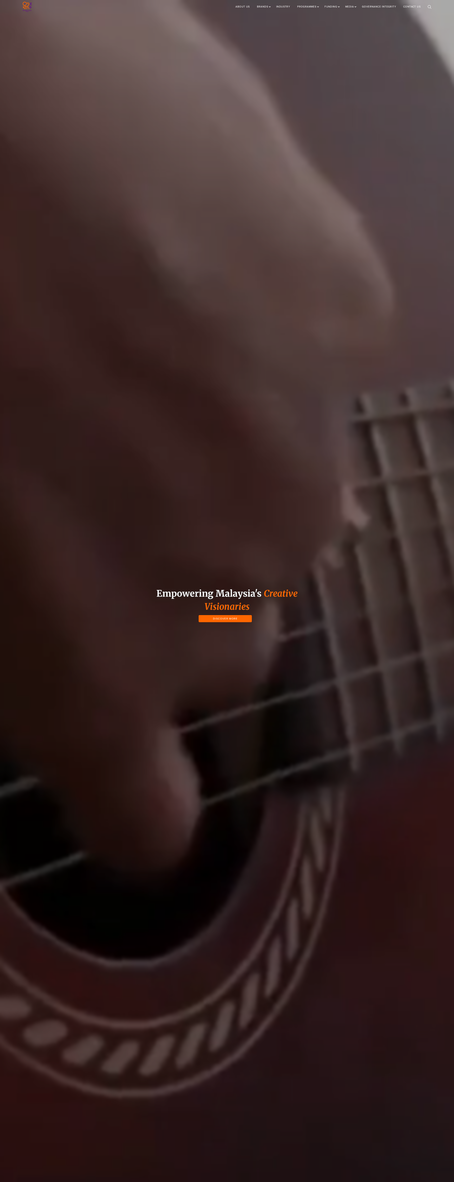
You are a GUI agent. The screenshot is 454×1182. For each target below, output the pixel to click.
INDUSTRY (283, 6)
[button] (266, 7)
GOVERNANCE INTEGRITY (379, 6)
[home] (27, 7)
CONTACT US (412, 6)
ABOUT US (243, 6)
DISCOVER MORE (225, 618)
